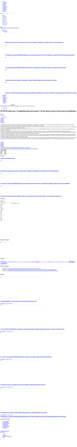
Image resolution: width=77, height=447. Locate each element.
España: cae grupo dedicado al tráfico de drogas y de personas (18, 147)
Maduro (49, 261)
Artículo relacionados (4, 158)
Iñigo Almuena (3, 414)
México (53, 261)
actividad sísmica (34, 416)
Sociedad (4, 3)
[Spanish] (5, 24)
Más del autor (12, 158)
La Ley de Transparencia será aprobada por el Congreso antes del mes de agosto (22, 148)
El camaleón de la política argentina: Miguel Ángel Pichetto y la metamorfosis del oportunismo (23, 412)
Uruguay (72, 261)
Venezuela (3, 263)
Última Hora (6, 425)
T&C (4, 437)
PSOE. (68, 261)
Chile (12, 261)
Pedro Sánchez (62, 261)
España (37, 261)
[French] (4, 20)
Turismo (4, 7)
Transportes (5, 6)
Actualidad (5, 2)
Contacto (4, 16)
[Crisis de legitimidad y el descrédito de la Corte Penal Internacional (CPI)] (21, 277)
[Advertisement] (38, 229)
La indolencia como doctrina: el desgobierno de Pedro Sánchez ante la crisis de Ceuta (24, 268)
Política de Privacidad (7, 436)
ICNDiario (2, 114)
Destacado (6, 423)
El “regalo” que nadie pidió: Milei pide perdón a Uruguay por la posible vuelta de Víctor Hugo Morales (26, 356)
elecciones (33, 261)
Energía (4, 5)
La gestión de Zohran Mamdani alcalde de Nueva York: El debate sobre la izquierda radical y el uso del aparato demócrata (35, 67)
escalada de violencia (7, 416)
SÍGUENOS (2, 432)
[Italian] (4, 21)
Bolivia (7, 261)
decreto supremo (60, 416)
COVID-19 (21, 261)
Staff (4, 15)
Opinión (4, 11)
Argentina (3, 261)
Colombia (15, 261)
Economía (5, 9)
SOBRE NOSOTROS (4, 431)
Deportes (4, 10)
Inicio (4, 1)
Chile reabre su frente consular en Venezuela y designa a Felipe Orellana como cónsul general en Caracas (31, 80)
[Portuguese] (5, 22)
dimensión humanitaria (21, 416)
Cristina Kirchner (25, 261)
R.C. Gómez (2, 303)
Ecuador (30, 261)
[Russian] (5, 23)
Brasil (10, 261)
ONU (57, 261)
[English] (5, 18)
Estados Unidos (42, 261)
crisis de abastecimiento (47, 416)
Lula (47, 261)
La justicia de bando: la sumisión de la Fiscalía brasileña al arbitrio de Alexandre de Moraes (23, 384)
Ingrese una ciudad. (15, 203)
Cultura (4, 4)
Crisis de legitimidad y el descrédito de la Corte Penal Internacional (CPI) (18, 301)
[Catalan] (5, 17)
